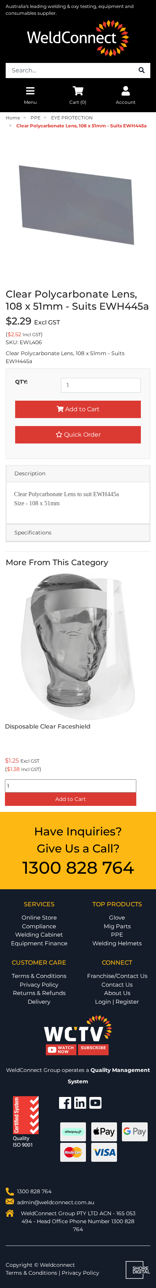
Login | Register (117, 1001)
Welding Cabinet (39, 934)
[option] (78, 691)
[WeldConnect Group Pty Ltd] (78, 37)
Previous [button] (10, 691)
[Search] (141, 70)
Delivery (39, 1001)
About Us (117, 993)
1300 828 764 (78, 867)
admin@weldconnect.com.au (55, 1202)
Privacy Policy (39, 984)
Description (29, 473)
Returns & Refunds (39, 993)
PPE (117, 934)
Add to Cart (82, 409)
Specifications (32, 532)
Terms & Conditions (39, 975)
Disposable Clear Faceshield (47, 726)
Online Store (39, 917)
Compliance (39, 926)
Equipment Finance (39, 943)
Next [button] (146, 691)
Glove (117, 917)
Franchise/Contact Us (117, 975)
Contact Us (117, 984)
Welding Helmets (117, 943)
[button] (78, 434)
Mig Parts (117, 926)
